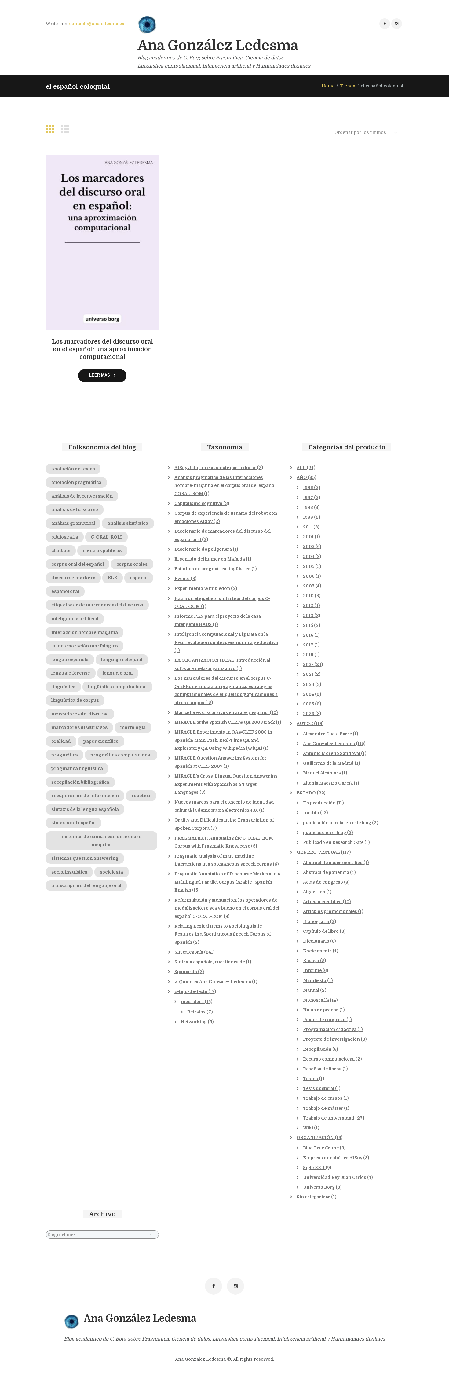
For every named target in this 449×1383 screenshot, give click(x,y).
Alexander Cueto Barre (327, 733)
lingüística (63, 686)
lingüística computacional (117, 686)
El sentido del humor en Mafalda (209, 559)
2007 (309, 585)
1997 (308, 497)
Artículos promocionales (330, 911)
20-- (307, 526)
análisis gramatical (73, 523)
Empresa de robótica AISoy (332, 1157)
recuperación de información (85, 795)
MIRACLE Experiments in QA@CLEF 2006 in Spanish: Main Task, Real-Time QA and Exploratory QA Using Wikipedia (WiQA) (223, 740)
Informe (312, 970)
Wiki (308, 1127)
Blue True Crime (321, 1148)
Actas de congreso (323, 882)
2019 (308, 654)
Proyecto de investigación (331, 1039)
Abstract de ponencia (326, 872)
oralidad (61, 741)
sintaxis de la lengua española (85, 809)
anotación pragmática (76, 482)
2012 (308, 605)
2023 (308, 684)
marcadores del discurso (80, 714)
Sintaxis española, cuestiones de (209, 961)
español (139, 577)
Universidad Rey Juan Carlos (334, 1177)
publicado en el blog (324, 832)
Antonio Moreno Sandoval (331, 753)
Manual (311, 990)
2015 (308, 625)
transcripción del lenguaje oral (86, 885)
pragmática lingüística (77, 768)
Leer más (99, 375)
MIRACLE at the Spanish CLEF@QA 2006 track (224, 722)
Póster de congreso (324, 1019)
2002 (309, 546)
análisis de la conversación (82, 496)
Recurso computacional (329, 1059)
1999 (308, 517)
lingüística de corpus (75, 700)
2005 (308, 566)
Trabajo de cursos (322, 1098)
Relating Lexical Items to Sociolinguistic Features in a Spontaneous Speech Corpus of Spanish (222, 934)
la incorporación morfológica (84, 645)
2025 (308, 703)
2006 (309, 576)
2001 (308, 536)
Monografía (316, 1000)
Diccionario (316, 941)
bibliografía (64, 537)
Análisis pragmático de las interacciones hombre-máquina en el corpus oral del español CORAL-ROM (225, 485)
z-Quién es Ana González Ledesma (212, 981)
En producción (319, 802)
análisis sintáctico (128, 523)
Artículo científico (322, 901)
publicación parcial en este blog (337, 822)
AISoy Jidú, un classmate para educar (215, 467)
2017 (308, 644)
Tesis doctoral (318, 1088)
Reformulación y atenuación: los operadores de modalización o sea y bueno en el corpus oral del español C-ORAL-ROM (226, 908)
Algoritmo (314, 891)
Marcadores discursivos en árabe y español (221, 712)
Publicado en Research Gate (333, 842)
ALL (301, 467)
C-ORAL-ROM (106, 537)
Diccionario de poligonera (203, 549)
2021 (308, 674)
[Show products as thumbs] (51, 129)
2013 (308, 615)
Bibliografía (316, 921)
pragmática (64, 754)
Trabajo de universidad (328, 1118)
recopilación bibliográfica (80, 782)
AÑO (302, 477)
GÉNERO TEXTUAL (318, 852)
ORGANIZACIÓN (315, 1137)
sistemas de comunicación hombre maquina (101, 840)
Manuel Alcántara (322, 773)
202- (308, 664)
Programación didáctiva (329, 1029)
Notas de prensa (320, 1009)
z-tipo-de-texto (190, 991)
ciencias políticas (102, 550)
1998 (308, 507)
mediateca (192, 1001)
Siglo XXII (314, 1167)
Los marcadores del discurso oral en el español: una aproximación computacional (102, 349)
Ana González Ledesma (329, 743)
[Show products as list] (66, 129)
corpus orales (132, 564)
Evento (182, 578)
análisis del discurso (74, 509)
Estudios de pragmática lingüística (212, 568)
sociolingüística (69, 872)
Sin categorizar (313, 1196)
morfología (133, 727)
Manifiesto (314, 980)
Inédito (311, 812)
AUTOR (305, 723)
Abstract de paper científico (333, 862)
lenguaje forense (70, 673)
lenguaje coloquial (121, 659)
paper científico (101, 741)
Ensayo (311, 960)
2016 (308, 635)
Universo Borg (319, 1187)
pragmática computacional (120, 754)
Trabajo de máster (323, 1108)
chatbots (60, 550)
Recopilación (317, 1049)
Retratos (196, 1012)
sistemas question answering (85, 858)
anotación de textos (73, 468)
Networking (194, 1021)
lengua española (70, 659)
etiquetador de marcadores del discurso (97, 604)
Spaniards (185, 971)
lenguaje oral (118, 673)
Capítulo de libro (321, 931)
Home (328, 85)
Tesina (310, 1078)
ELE (112, 577)
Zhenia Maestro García (328, 783)
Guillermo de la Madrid (328, 763)
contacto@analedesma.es (96, 23)
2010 (308, 595)
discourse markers (73, 577)
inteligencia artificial (74, 618)
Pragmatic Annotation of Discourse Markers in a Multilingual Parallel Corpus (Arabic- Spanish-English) (227, 881)
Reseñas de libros (322, 1068)
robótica (140, 795)
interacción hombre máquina (84, 632)
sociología (111, 872)
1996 (308, 487)
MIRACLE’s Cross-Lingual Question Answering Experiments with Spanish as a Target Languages (226, 784)
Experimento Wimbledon (202, 588)
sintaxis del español (73, 822)
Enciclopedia (317, 950)
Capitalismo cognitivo (198, 503)
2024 (308, 694)
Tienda (347, 85)
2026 (308, 713)
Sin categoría (188, 952)
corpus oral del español (77, 564)
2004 (308, 556)
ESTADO (306, 792)
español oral (65, 591)
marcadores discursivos (79, 727)
